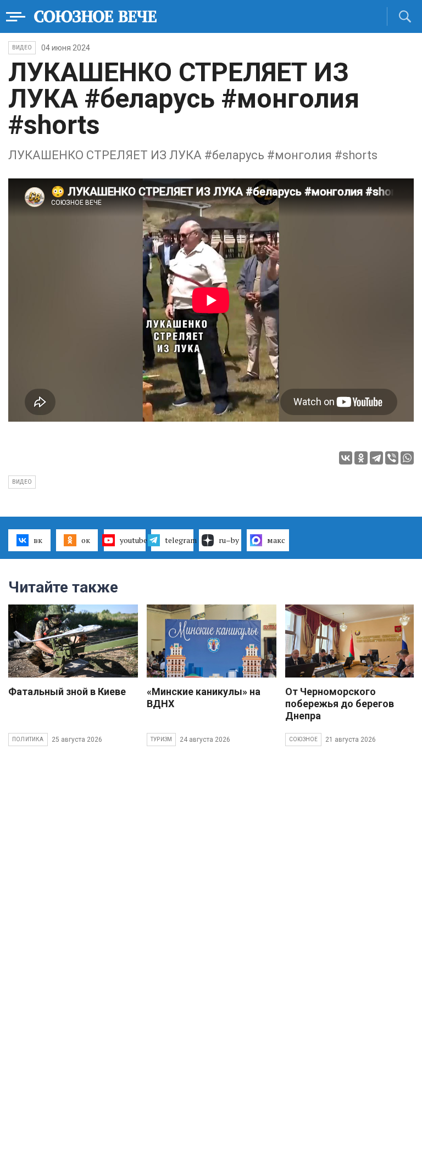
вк (38, 540)
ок (85, 540)
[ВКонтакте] (345, 457)
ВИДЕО (22, 47)
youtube (133, 540)
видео (22, 482)
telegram (179, 540)
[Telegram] (376, 457)
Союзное (303, 739)
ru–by (229, 540)
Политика (28, 739)
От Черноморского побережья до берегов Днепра (339, 703)
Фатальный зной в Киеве (67, 691)
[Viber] (391, 457)
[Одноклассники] (361, 457)
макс (276, 540)
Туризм (161, 739)
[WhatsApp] (407, 457)
